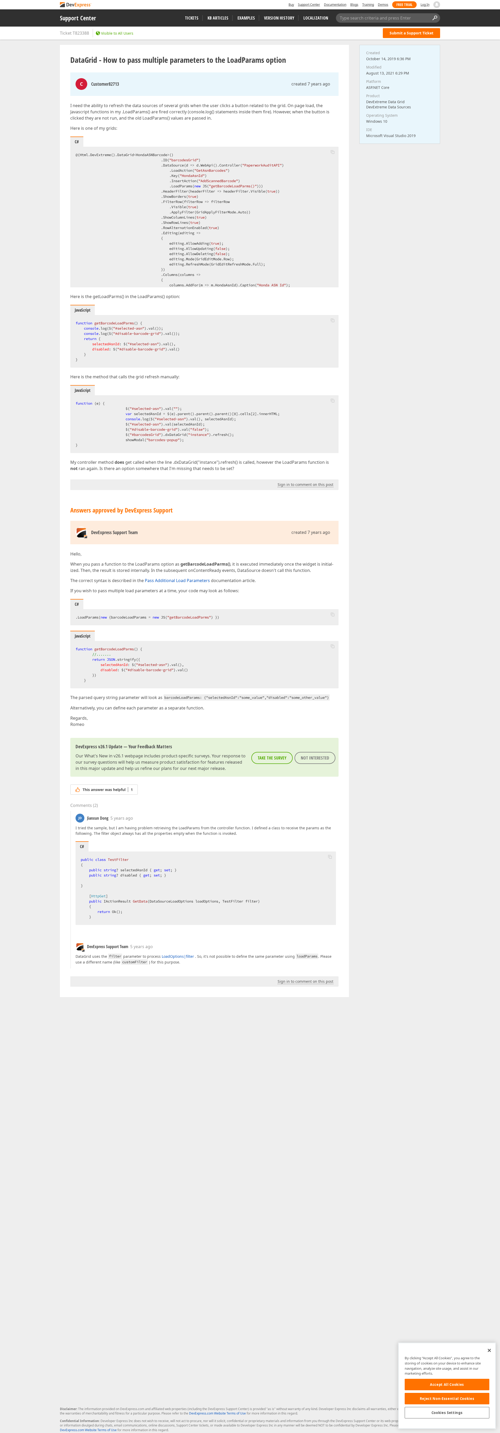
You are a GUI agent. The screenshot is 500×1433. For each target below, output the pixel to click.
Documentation (335, 4)
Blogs (354, 4)
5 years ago (121, 818)
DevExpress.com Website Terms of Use (217, 1413)
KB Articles (218, 18)
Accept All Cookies (447, 1384)
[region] (447, 1386)
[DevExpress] (76, 5)
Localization (315, 18)
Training (368, 4)
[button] (332, 152)
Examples (246, 18)
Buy (291, 4)
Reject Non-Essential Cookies (447, 1398)
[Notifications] (436, 4)
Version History (279, 18)
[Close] (489, 1350)
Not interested (315, 758)
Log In (425, 4)
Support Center (309, 4)
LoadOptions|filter (178, 956)
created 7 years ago (310, 84)
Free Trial (404, 4)
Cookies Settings (447, 1412)
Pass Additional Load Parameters (177, 580)
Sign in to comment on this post (305, 484)
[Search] (434, 18)
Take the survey (272, 758)
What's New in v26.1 (104, 756)
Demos (383, 4)
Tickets (191, 18)
